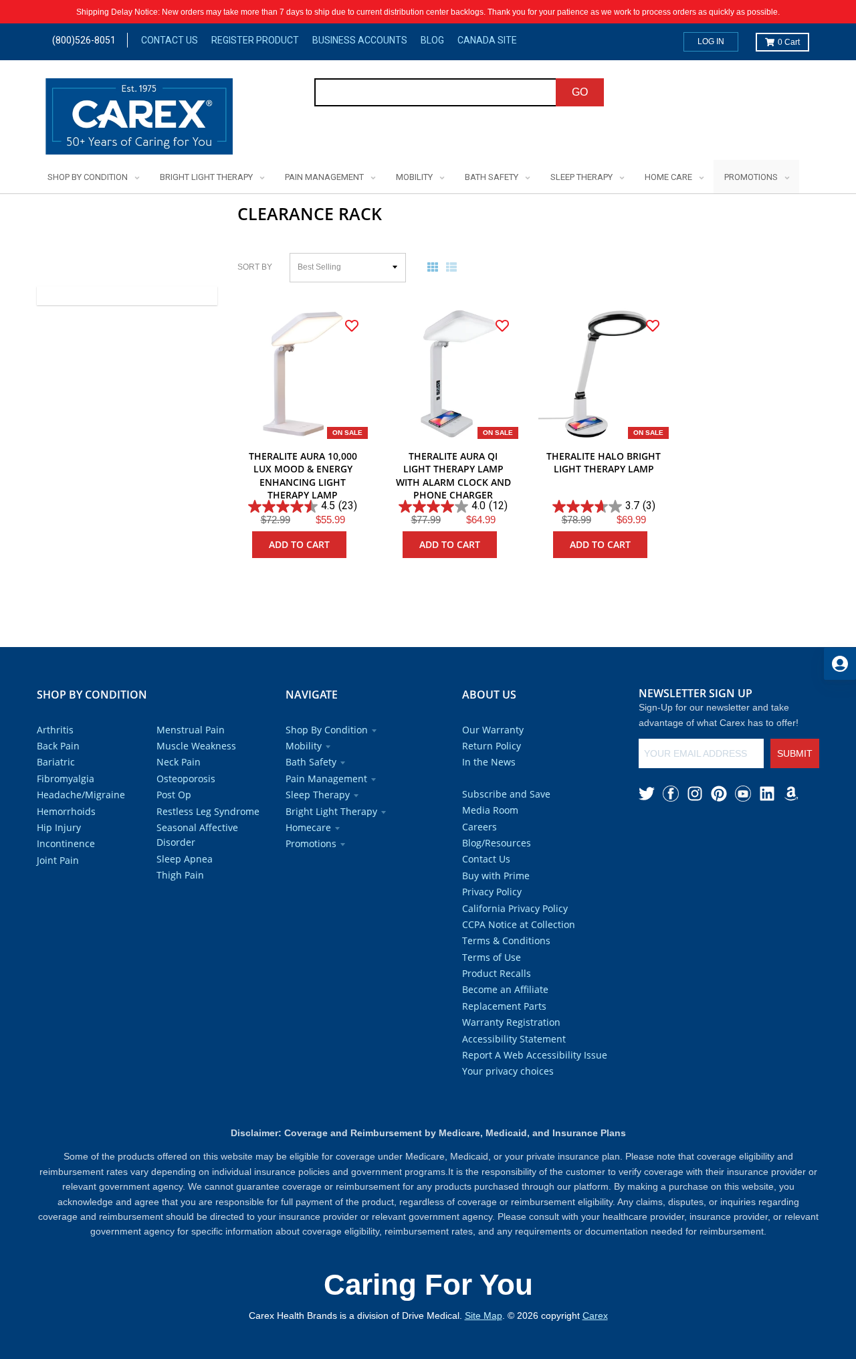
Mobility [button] (304, 745)
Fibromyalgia (65, 778)
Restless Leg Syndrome (207, 811)
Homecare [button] (308, 827)
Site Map (483, 1315)
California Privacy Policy (515, 908)
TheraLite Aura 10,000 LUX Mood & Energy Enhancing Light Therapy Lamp (303, 476)
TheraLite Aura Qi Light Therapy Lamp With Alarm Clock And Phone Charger (453, 476)
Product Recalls (496, 973)
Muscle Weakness (196, 745)
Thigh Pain (180, 875)
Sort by (254, 267)
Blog (432, 40)
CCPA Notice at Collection (518, 924)
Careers (479, 826)
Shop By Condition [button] (327, 729)
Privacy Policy (492, 891)
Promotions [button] (311, 843)
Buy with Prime (496, 875)
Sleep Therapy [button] (318, 794)
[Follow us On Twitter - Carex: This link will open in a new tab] (647, 794)
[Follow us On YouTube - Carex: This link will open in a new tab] (743, 794)
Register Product (255, 40)
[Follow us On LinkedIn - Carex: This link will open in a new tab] (767, 794)
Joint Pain (58, 860)
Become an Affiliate (505, 989)
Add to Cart (299, 544)
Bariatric (56, 761)
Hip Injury (59, 827)
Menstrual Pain (190, 729)
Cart (789, 42)
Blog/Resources (496, 842)
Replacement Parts (504, 1006)
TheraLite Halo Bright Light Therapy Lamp (603, 463)
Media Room (490, 810)
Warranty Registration (511, 1022)
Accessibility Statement (514, 1038)
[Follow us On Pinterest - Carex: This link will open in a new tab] (719, 794)
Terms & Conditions (506, 940)
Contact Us (169, 40)
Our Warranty (493, 729)
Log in (711, 41)
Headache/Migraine (81, 794)
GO (580, 92)
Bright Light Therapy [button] (331, 811)
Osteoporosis (185, 778)
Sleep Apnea (184, 858)
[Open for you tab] (840, 664)
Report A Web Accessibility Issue (534, 1055)
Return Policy (491, 745)
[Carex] (139, 118)
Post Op (173, 794)
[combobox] (435, 92)
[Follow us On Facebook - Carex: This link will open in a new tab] (671, 794)
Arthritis (55, 729)
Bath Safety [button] (311, 761)
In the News (489, 761)
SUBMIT (795, 753)
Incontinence (66, 843)
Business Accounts (359, 40)
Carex (595, 1315)
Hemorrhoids (66, 811)
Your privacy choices (508, 1071)
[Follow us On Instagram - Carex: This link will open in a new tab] (695, 794)
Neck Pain (178, 761)
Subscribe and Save (506, 794)
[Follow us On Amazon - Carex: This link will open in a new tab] (791, 794)
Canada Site (487, 40)
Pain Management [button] (326, 778)
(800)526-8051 (84, 40)
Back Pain (58, 745)
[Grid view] (435, 267)
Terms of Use (491, 957)
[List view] (454, 267)
